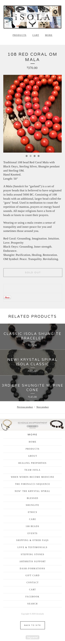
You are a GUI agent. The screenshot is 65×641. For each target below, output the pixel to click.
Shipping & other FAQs (32, 540)
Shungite (32, 505)
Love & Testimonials (32, 547)
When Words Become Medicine (32, 477)
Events (33, 533)
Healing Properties (32, 463)
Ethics (32, 512)
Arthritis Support (32, 561)
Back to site (32, 625)
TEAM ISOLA (32, 470)
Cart (35, 35)
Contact (33, 582)
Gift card (32, 575)
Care (32, 519)
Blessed (32, 498)
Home (32, 442)
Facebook (32, 596)
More (49, 35)
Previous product (25, 407)
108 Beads (32, 526)
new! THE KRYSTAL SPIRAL (32, 491)
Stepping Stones (32, 554)
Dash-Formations (32, 568)
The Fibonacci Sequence (32, 484)
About (32, 456)
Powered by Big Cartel (32, 637)
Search (32, 604)
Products (20, 35)
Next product (42, 407)
